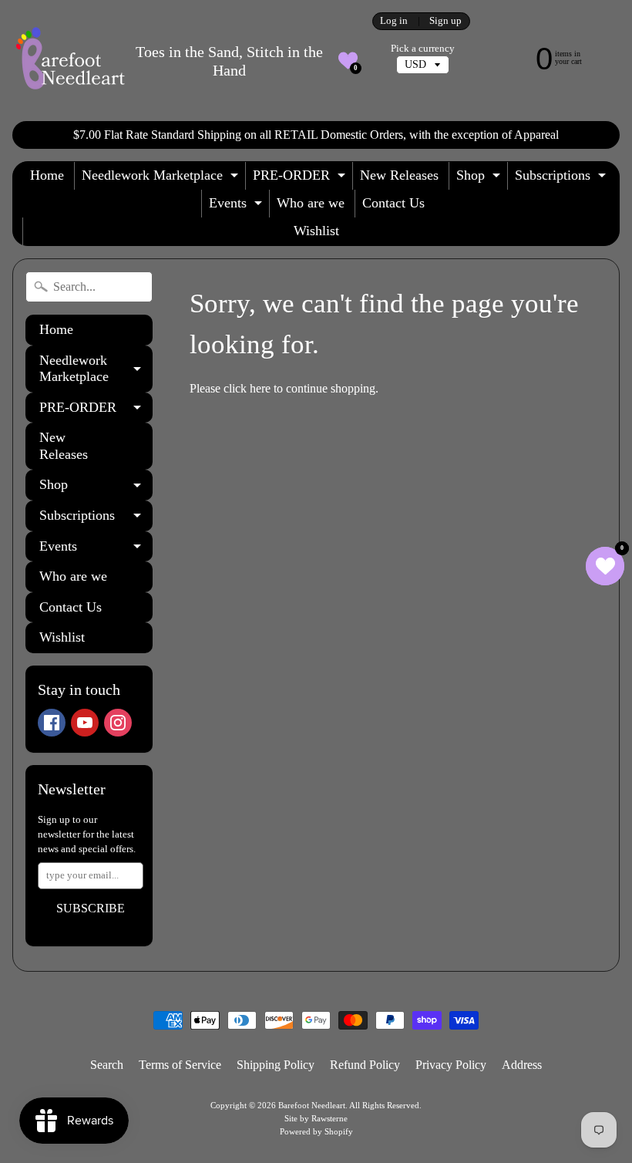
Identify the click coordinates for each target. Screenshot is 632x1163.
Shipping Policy (275, 1064)
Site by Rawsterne (316, 1118)
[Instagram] (118, 723)
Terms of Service (180, 1064)
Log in (394, 21)
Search (106, 1064)
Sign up (445, 21)
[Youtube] (85, 723)
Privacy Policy (450, 1064)
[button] (348, 60)
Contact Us (393, 203)
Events (237, 206)
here (260, 388)
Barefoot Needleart (311, 1105)
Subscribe (90, 908)
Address (522, 1064)
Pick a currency (423, 48)
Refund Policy (365, 1064)
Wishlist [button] (316, 230)
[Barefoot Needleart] (70, 60)
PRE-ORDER (301, 178)
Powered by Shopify (316, 1131)
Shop (480, 178)
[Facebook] (52, 723)
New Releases (399, 175)
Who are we (311, 203)
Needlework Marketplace (162, 178)
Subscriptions (562, 178)
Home (47, 175)
